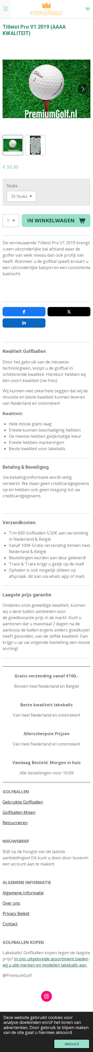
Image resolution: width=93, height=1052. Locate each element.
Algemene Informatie (23, 893)
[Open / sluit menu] (5, 9)
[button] (13, 145)
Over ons (11, 903)
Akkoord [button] (72, 1043)
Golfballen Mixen (19, 812)
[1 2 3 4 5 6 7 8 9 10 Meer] (11, 220)
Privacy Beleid (16, 913)
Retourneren (15, 823)
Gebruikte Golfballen (23, 802)
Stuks (12, 186)
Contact (10, 924)
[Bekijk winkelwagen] (87, 9)
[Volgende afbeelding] (83, 89)
